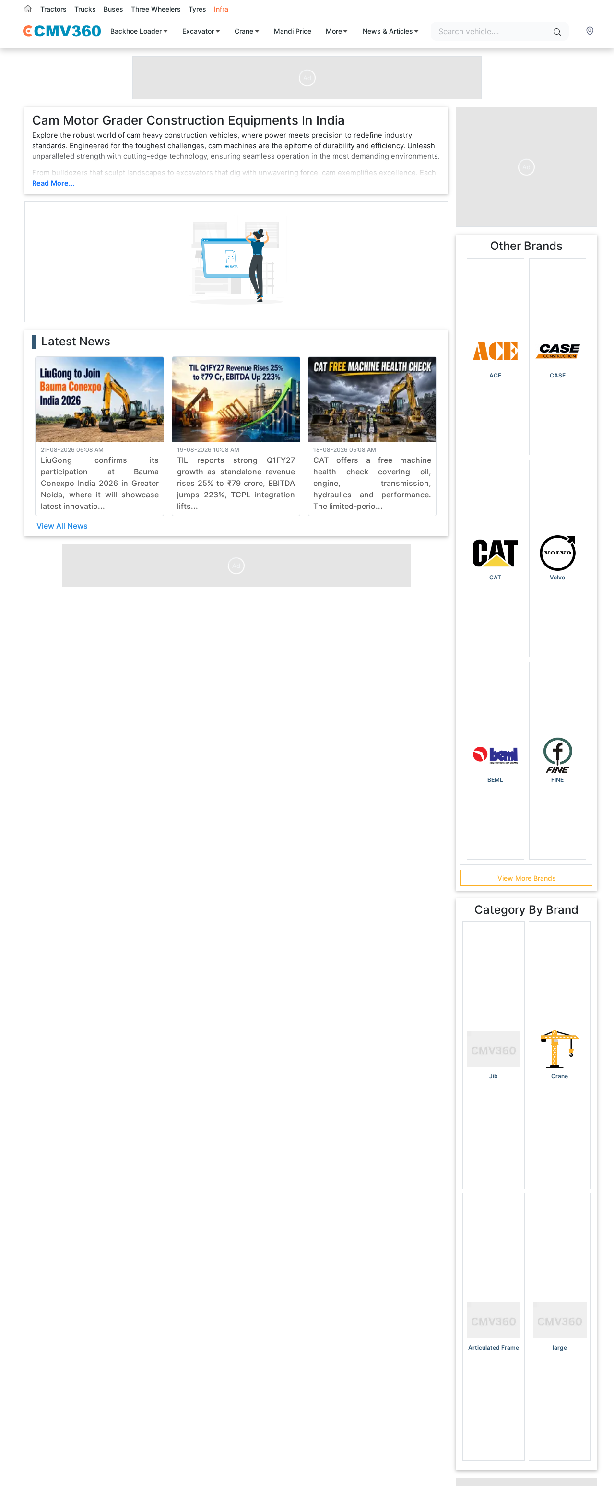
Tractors (53, 9)
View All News (62, 526)
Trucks (85, 9)
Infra (221, 9)
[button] (591, 31)
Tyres (197, 9)
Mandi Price (292, 31)
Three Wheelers (156, 9)
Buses (113, 9)
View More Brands (526, 878)
